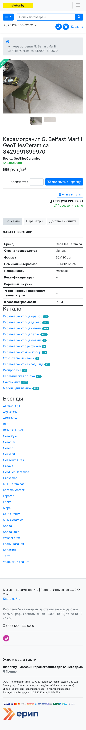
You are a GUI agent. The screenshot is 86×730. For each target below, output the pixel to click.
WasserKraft (11, 538)
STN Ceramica (13, 520)
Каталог (13, 309)
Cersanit (9, 454)
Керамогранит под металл (24, 340)
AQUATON (10, 412)
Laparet (8, 496)
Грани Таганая (13, 544)
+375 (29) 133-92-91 (20, 626)
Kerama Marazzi (14, 490)
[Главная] (7, 42)
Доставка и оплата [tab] (62, 221)
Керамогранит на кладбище (26, 364)
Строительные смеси (20, 358)
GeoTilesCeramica (16, 472)
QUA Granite (12, 514)
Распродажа (14, 370)
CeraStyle (10, 436)
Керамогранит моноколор (24, 352)
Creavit (8, 466)
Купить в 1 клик (71, 194)
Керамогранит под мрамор (25, 316)
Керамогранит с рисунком (24, 346)
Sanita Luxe (11, 532)
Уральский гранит (16, 562)
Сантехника (15, 382)
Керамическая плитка (21, 376)
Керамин (9, 550)
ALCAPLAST (12, 406)
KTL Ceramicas (13, 484)
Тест (6, 556)
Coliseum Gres (13, 460)
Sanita (7, 526)
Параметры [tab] (34, 221)
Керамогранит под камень (25, 328)
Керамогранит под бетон (24, 334)
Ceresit (8, 448)
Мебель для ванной (20, 388)
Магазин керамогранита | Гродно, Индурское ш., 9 (39, 590)
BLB (6, 424)
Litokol (7, 502)
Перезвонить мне (70, 205)
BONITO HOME (13, 430)
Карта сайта (11, 599)
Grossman (10, 478)
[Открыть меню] (77, 5)
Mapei (7, 508)
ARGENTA (10, 418)
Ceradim (9, 442)
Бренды (13, 399)
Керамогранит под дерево (25, 322)
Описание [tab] (12, 221)
